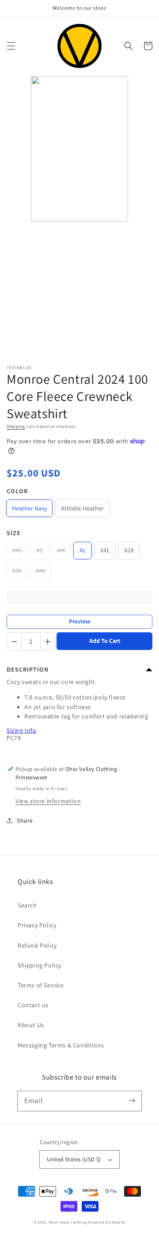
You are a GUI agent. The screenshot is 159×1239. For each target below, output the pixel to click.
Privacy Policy (37, 925)
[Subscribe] (131, 1101)
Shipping (16, 426)
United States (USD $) (74, 1159)
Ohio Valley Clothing (68, 1222)
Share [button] (25, 820)
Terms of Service (41, 985)
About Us (31, 1025)
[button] (11, 46)
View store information (48, 801)
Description (28, 669)
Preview (80, 621)
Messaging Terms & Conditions (61, 1045)
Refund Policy (37, 945)
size (14, 533)
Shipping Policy (39, 965)
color (17, 491)
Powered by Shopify (106, 1222)
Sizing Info (22, 730)
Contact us (33, 1005)
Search (27, 905)
